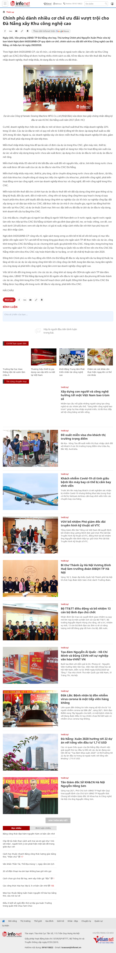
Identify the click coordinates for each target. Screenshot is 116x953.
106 (52, 885)
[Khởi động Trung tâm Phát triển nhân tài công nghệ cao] (72, 356)
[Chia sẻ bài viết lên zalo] (10, 31)
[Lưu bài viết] (27, 31)
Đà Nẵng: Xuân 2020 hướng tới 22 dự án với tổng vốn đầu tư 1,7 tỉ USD (86, 740)
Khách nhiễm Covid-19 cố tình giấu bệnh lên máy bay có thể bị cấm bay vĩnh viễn (86, 482)
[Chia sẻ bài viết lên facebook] (5, 31)
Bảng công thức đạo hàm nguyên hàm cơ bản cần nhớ (29, 833)
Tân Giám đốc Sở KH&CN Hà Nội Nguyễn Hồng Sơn (83, 784)
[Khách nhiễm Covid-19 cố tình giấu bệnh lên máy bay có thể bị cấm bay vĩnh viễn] (30, 491)
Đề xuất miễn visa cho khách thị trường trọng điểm (83, 437)
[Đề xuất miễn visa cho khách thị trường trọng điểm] (30, 448)
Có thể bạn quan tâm (16, 343)
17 (21, 856)
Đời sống (12, 921)
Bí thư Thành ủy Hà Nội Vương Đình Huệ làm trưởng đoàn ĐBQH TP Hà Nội (86, 568)
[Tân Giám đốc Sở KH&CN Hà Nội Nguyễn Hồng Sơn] (30, 795)
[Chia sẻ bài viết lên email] (16, 31)
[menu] (5, 4)
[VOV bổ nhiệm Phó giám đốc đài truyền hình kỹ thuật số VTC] (30, 535)
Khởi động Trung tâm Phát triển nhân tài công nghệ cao (72, 372)
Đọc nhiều (16, 828)
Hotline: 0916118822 (74, 3)
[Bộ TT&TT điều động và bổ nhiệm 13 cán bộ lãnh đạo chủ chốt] (30, 621)
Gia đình (49, 921)
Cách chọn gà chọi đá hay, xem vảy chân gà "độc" (26, 878)
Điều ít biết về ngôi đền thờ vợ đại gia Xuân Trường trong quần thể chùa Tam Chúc (27, 904)
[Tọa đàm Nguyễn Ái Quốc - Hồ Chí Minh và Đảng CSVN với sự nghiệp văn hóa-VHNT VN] (30, 665)
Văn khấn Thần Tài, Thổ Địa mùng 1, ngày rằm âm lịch (28, 864)
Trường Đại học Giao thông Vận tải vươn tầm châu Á (14, 372)
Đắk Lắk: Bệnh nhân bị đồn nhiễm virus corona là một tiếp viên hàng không (85, 699)
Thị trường (25, 921)
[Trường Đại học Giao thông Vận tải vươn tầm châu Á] (15, 356)
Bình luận (9, 300)
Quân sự (98, 921)
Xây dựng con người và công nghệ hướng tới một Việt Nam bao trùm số (85, 395)
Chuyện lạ (86, 921)
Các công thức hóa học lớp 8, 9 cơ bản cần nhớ (25, 885)
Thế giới (38, 921)
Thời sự (10, 12)
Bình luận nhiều (43, 828)
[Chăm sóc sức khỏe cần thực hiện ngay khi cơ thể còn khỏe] (100, 356)
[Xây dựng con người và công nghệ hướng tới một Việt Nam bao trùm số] (30, 404)
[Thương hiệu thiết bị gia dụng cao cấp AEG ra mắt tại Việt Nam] (43, 356)
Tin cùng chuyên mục (16, 381)
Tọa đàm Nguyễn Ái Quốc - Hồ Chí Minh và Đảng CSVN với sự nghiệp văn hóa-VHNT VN (84, 655)
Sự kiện (5, 926)
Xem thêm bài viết (58, 820)
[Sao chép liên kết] (22, 31)
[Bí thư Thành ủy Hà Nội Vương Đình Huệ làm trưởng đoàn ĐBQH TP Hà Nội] (30, 578)
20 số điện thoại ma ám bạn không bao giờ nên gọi (27, 871)
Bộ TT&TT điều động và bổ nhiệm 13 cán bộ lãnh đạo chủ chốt (86, 610)
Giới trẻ (60, 921)
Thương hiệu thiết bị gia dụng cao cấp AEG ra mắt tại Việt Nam (43, 372)
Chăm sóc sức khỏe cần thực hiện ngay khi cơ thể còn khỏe (99, 372)
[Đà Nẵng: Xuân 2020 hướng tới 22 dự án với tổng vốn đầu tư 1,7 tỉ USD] (30, 752)
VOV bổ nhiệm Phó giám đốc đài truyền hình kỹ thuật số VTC (83, 523)
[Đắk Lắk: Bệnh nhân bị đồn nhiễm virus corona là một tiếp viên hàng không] (30, 708)
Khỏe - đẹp (73, 921)
